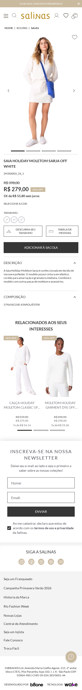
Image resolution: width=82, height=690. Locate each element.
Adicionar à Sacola (41, 247)
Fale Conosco (13, 640)
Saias (35, 28)
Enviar (41, 511)
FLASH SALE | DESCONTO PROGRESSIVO (41, 3)
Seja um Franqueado (18, 579)
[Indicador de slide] (24, 430)
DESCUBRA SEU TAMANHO (26, 231)
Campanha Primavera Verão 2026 (27, 588)
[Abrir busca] (14, 15)
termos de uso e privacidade (54, 528)
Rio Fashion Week (16, 606)
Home (9, 28)
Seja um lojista (14, 632)
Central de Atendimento (21, 624)
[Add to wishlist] (74, 37)
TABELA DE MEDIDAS (65, 231)
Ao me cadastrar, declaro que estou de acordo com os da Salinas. (43, 527)
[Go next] (73, 90)
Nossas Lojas (13, 615)
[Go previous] (8, 90)
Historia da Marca (16, 597)
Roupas (22, 28)
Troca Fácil (11, 648)
